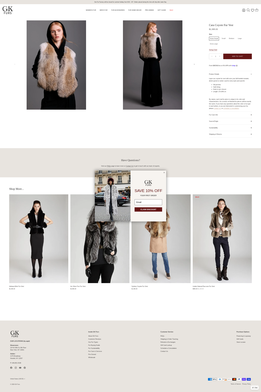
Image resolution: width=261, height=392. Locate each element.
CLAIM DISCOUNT (148, 209)
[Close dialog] (164, 172)
